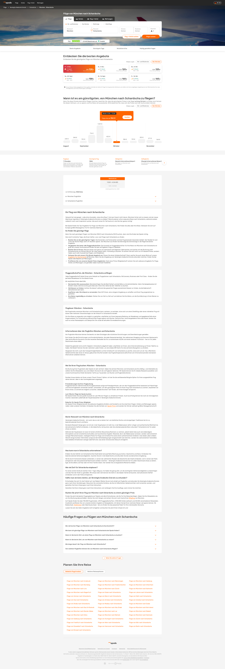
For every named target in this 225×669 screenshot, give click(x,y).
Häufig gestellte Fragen (147, 48)
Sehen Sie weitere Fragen (113, 558)
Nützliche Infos (122, 48)
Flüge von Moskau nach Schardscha (110, 604)
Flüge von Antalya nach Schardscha (110, 600)
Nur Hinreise (156, 61)
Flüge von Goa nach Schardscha (77, 600)
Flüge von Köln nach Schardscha (140, 622)
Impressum (114, 648)
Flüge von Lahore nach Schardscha (140, 592)
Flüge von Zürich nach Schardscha (140, 619)
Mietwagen (40, 3)
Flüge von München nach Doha (77, 615)
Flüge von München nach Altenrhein (141, 585)
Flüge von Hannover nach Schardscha (110, 626)
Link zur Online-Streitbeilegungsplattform (133, 657)
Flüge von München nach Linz (77, 588)
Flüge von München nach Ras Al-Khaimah (80, 607)
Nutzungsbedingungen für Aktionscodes (136, 648)
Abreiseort (70, 29)
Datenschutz (122, 648)
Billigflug (132, 498)
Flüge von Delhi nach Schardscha (140, 596)
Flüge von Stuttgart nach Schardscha (110, 619)
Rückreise (138, 29)
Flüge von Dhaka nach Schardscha (78, 604)
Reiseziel (95, 29)
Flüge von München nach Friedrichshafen (112, 585)
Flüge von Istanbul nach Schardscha (141, 600)
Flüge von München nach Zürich (108, 588)
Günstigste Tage (98, 48)
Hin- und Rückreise (143, 61)
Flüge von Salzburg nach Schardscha (79, 619)
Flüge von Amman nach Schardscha (79, 596)
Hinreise (123, 29)
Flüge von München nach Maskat (140, 611)
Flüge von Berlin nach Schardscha (140, 626)
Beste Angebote (75, 48)
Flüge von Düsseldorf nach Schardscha (80, 626)
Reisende (153, 29)
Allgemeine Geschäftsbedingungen (87, 648)
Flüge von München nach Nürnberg (78, 585)
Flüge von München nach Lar (107, 611)
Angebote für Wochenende (77, 257)
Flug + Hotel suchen (131, 36)
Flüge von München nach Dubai (139, 604)
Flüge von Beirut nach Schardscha (109, 596)
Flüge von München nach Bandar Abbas (80, 611)
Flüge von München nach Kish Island (141, 607)
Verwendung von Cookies (104, 648)
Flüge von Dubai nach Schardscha (109, 592)
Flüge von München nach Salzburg (140, 581)
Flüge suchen (150, 36)
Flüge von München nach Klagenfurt (79, 592)
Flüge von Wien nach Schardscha (109, 622)
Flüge (16, 3)
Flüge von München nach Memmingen (110, 581)
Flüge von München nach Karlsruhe (140, 588)
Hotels (23, 3)
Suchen (127, 117)
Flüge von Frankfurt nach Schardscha (79, 622)
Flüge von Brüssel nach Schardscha (79, 630)
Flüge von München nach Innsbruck (78, 581)
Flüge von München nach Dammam (140, 615)
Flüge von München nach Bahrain (109, 615)
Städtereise (77, 505)
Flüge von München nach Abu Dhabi (110, 607)
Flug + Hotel (31, 3)
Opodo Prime (111, 406)
